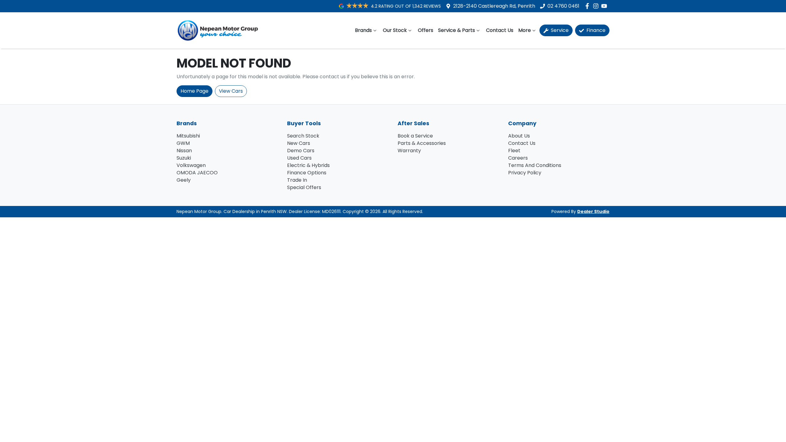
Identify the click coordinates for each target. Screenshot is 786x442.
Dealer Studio (593, 211)
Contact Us (499, 30)
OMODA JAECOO (197, 172)
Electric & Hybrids (308, 165)
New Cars (298, 143)
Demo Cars (300, 150)
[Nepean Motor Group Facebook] (588, 6)
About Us (519, 135)
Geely (184, 180)
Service (559, 30)
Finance (595, 30)
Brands (363, 30)
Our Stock (395, 30)
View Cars (231, 91)
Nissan (184, 150)
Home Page (194, 91)
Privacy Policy (524, 172)
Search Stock (303, 135)
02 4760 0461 (563, 6)
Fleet (514, 150)
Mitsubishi (188, 135)
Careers (518, 157)
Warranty (409, 150)
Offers (425, 30)
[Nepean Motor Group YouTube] (605, 6)
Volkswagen (191, 165)
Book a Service (415, 135)
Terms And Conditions (534, 165)
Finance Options (306, 172)
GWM (183, 143)
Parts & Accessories (422, 143)
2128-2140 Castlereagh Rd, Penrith (494, 6)
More (524, 30)
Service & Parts (456, 30)
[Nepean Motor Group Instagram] (597, 6)
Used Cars (299, 157)
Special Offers (304, 187)
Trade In (297, 180)
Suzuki (184, 157)
